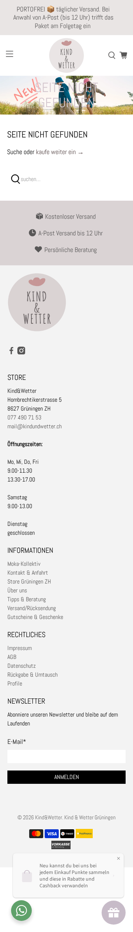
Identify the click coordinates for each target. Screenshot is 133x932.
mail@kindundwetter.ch (34, 426)
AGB (11, 657)
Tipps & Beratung (26, 599)
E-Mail (16, 741)
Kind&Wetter (48, 817)
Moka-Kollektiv (23, 564)
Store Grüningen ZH (29, 581)
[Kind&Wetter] (66, 55)
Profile (14, 683)
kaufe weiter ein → (60, 151)
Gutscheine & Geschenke (35, 617)
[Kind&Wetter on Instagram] (21, 352)
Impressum (19, 648)
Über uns (17, 590)
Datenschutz (21, 666)
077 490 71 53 (24, 417)
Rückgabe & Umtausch (32, 674)
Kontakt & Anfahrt (27, 572)
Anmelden (66, 777)
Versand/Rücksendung (31, 608)
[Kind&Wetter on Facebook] (11, 352)
